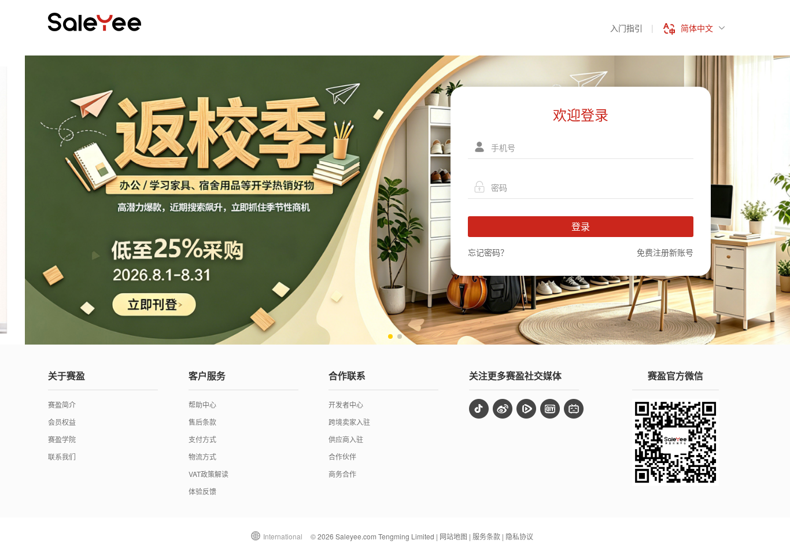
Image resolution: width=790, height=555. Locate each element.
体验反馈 (202, 491)
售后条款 (202, 422)
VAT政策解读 (208, 474)
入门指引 (626, 28)
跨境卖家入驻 (349, 422)
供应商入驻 (345, 439)
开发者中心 (345, 404)
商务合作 (342, 474)
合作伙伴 (342, 456)
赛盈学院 (62, 439)
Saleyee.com (355, 536)
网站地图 (453, 536)
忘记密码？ (488, 252)
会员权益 (62, 422)
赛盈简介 (62, 404)
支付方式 (202, 439)
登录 (580, 226)
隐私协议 (519, 536)
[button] (390, 336)
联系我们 (62, 456)
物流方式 (202, 456)
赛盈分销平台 (94, 22)
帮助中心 (202, 404)
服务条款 (486, 536)
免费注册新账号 (665, 252)
